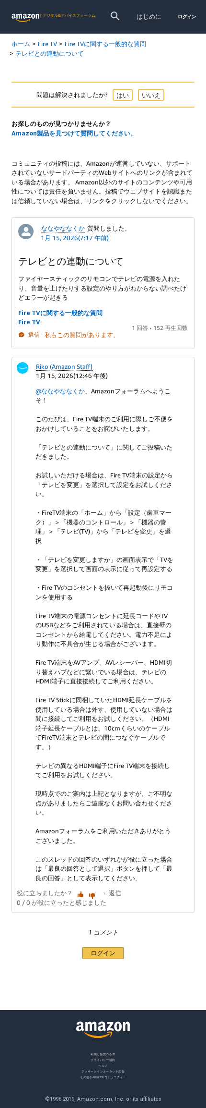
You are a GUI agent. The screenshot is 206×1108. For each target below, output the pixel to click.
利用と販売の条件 (103, 1054)
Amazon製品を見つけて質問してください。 (74, 133)
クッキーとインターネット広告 (103, 1070)
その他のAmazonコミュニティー (103, 1076)
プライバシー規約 (103, 1059)
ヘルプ (102, 1065)
